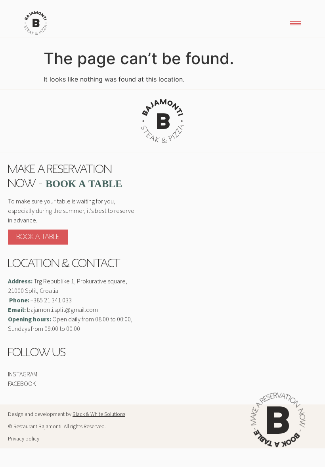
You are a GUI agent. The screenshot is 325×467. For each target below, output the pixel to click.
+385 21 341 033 (51, 300)
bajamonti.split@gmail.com (62, 310)
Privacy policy (23, 439)
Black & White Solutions (99, 414)
